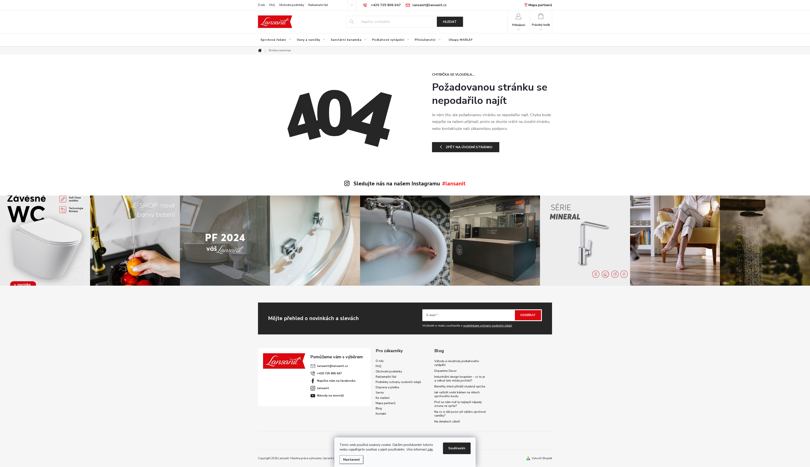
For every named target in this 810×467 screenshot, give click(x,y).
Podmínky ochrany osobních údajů (398, 382)
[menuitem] (276, 39)
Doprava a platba (387, 387)
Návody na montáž (330, 396)
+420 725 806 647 (329, 373)
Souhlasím (456, 448)
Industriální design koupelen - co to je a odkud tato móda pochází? (459, 379)
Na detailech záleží (447, 421)
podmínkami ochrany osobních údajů (487, 326)
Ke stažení (382, 398)
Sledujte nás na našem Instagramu (397, 183)
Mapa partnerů (540, 5)
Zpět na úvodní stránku (469, 147)
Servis (380, 393)
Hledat (450, 21)
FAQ (272, 5)
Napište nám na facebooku (336, 381)
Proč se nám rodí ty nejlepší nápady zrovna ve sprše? (458, 404)
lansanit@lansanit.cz (332, 366)
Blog (379, 408)
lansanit (323, 388)
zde (430, 449)
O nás (261, 5)
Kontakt (381, 414)
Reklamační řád (318, 5)
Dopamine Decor (445, 371)
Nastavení (351, 459)
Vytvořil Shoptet (542, 458)
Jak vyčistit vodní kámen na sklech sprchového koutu (457, 394)
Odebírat (528, 315)
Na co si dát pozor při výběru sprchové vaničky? (460, 414)
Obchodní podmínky (291, 5)
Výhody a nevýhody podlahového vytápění (456, 363)
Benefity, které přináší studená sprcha (459, 386)
